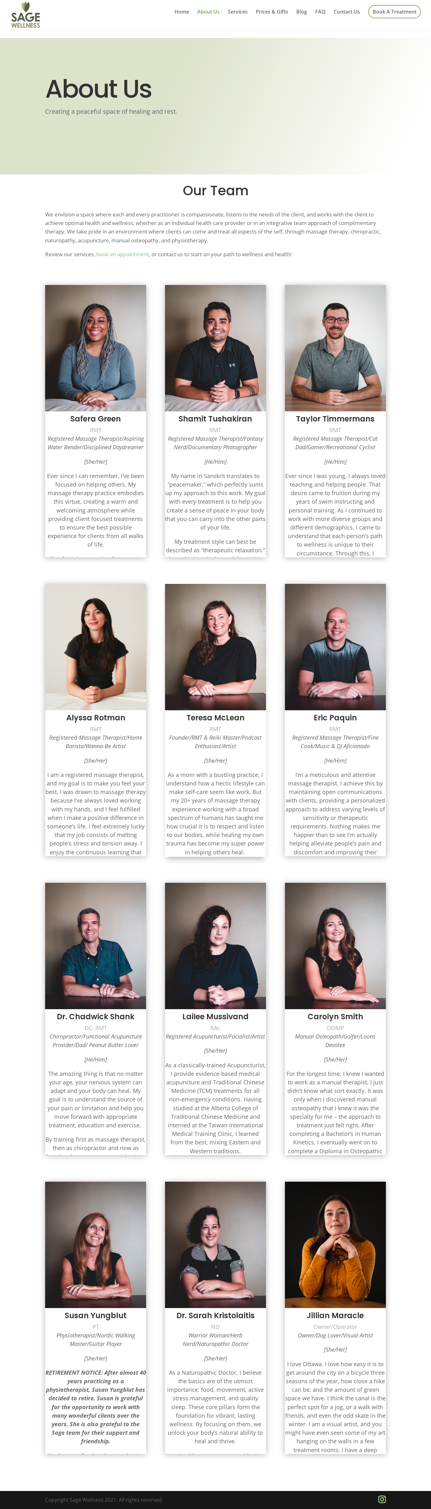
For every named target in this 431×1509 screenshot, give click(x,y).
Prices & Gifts (272, 12)
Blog (301, 12)
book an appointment (122, 254)
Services (238, 12)
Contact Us (347, 12)
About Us (208, 12)
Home (181, 12)
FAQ (320, 12)
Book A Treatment (394, 11)
